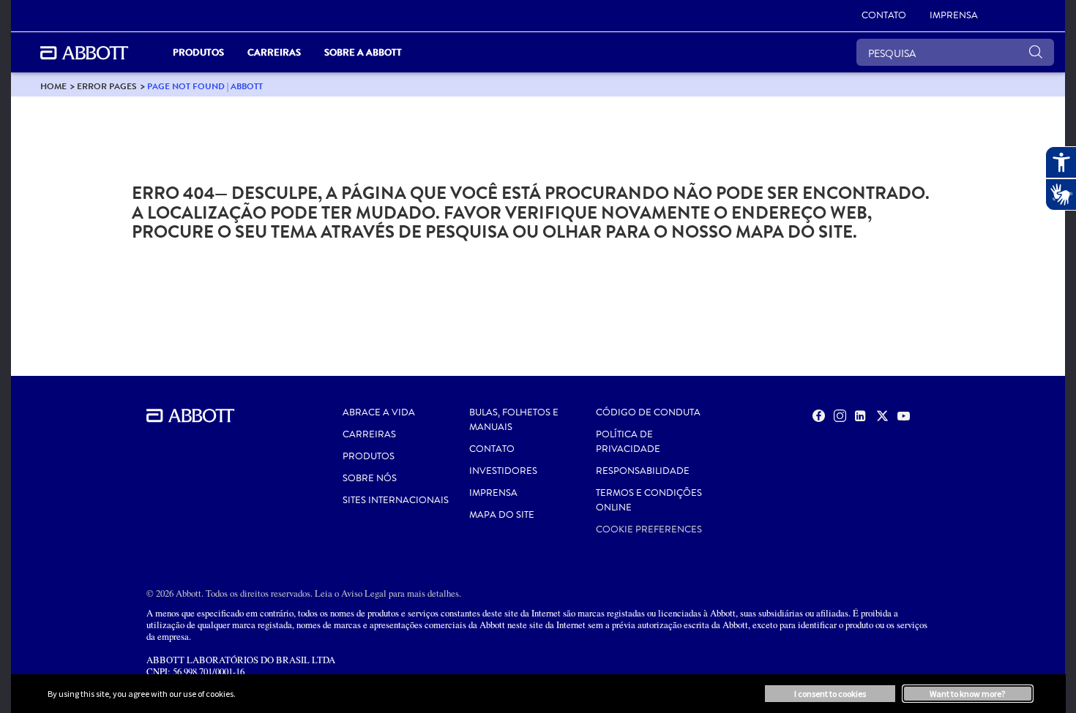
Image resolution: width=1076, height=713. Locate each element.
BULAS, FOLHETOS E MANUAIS (513, 420)
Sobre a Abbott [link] (363, 52)
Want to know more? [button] (967, 693)
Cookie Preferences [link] (649, 529)
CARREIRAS (369, 434)
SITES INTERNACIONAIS (396, 500)
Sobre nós (370, 478)
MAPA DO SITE (501, 514)
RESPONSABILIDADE (643, 471)
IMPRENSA (493, 492)
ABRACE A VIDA (379, 412)
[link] (53, 86)
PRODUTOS (369, 456)
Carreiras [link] (274, 52)
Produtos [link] (198, 52)
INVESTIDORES (503, 471)
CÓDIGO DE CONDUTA (648, 412)
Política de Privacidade (628, 442)
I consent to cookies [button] (830, 693)
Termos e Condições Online (649, 500)
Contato (492, 449)
